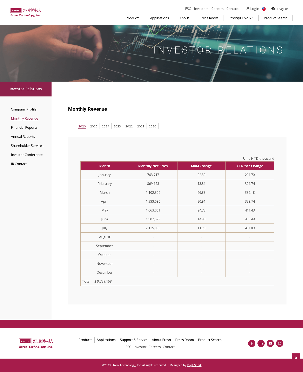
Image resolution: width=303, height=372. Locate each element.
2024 (105, 126)
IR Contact (19, 164)
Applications (159, 18)
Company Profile (23, 109)
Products (133, 18)
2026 (82, 126)
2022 (129, 126)
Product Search (275, 18)
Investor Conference (27, 154)
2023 (117, 126)
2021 (140, 126)
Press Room (209, 18)
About (184, 18)
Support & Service (134, 340)
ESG (188, 8)
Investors (201, 8)
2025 (93, 126)
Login (254, 8)
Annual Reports (23, 136)
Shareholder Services (27, 145)
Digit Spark (194, 365)
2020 (152, 126)
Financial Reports (24, 127)
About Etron (161, 340)
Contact (232, 8)
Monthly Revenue (24, 118)
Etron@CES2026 (241, 18)
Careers (217, 8)
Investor (140, 347)
